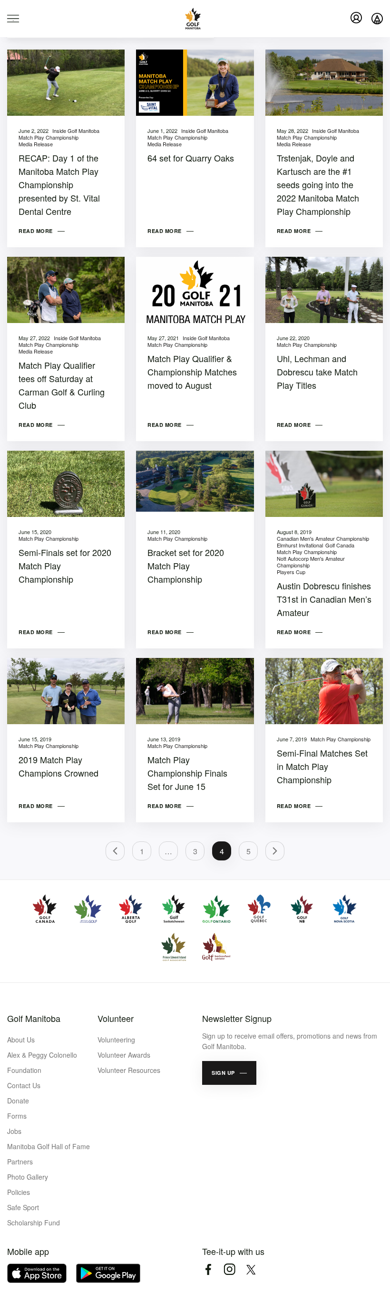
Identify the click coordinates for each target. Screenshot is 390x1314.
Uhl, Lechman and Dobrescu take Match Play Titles (317, 371)
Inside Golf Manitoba (75, 130)
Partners (20, 1161)
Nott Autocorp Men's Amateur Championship (311, 561)
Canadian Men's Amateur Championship (323, 538)
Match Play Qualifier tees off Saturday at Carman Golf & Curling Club (62, 385)
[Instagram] (229, 1269)
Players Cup (291, 571)
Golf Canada (339, 545)
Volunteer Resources (129, 1070)
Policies (18, 1192)
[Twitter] (251, 1269)
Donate (18, 1100)
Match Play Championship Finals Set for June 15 (187, 772)
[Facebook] (208, 1269)
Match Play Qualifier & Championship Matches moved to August (192, 371)
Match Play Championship (48, 137)
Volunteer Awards (124, 1055)
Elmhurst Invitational (300, 545)
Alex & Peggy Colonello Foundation (42, 1062)
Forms (17, 1116)
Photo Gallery (27, 1177)
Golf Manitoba (33, 1018)
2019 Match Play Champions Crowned (58, 766)
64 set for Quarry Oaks (190, 158)
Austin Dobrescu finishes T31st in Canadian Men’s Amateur (324, 598)
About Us (21, 1039)
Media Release (36, 144)
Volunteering (116, 1039)
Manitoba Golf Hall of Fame (48, 1146)
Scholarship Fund (33, 1222)
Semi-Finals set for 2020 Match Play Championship (65, 565)
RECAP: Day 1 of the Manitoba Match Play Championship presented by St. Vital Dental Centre (59, 184)
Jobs (14, 1131)
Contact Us (23, 1085)
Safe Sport (23, 1207)
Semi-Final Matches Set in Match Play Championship (322, 766)
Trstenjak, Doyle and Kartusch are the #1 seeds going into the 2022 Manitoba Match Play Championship (318, 184)
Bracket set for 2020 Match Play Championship (185, 565)
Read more (36, 230)
